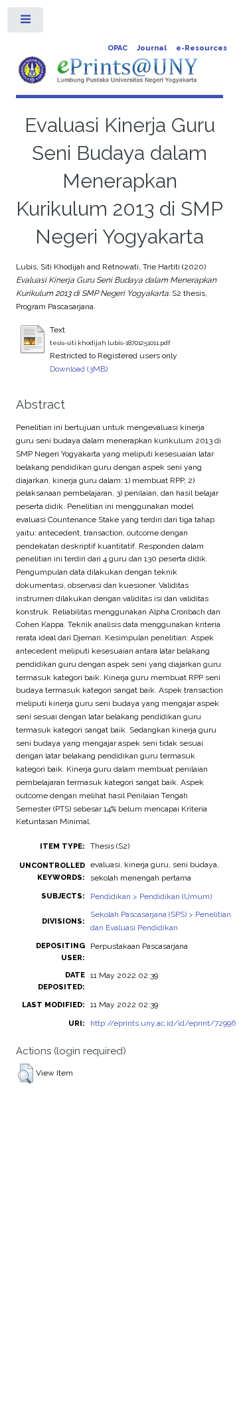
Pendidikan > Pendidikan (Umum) (151, 896)
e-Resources (201, 48)
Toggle (26, 22)
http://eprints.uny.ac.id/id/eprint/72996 (163, 1023)
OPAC (117, 48)
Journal (152, 48)
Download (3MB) (79, 369)
